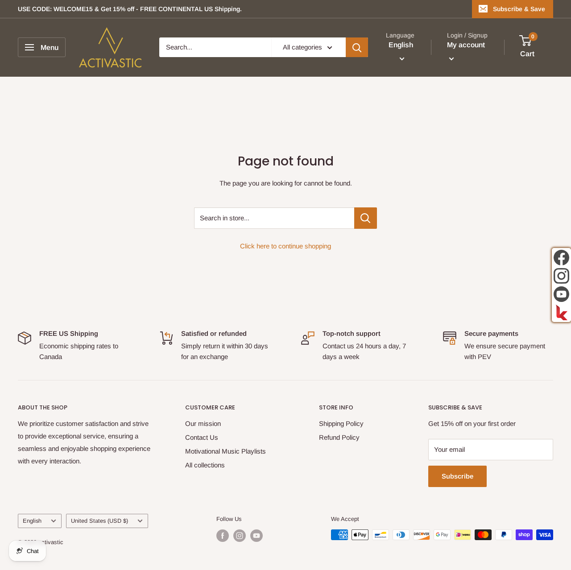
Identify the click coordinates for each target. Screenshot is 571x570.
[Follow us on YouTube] (256, 535)
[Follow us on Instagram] (239, 535)
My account (466, 45)
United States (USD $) (99, 520)
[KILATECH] (561, 312)
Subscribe (457, 476)
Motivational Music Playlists (225, 451)
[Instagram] (561, 276)
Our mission (203, 423)
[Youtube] (561, 294)
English (32, 520)
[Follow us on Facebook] (222, 535)
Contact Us (201, 437)
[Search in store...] (365, 218)
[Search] (357, 47)
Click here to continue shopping (285, 246)
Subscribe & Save (519, 8)
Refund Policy (339, 437)
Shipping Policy (341, 423)
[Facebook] (561, 257)
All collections (205, 465)
